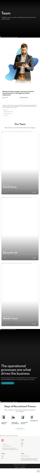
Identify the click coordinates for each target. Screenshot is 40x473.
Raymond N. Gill (10, 253)
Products (22, 443)
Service (2, 455)
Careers (22, 444)
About (22, 446)
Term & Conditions (22, 467)
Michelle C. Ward (10, 319)
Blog (2, 458)
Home (22, 442)
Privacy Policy (17, 467)
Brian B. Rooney (10, 187)
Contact (2, 457)
